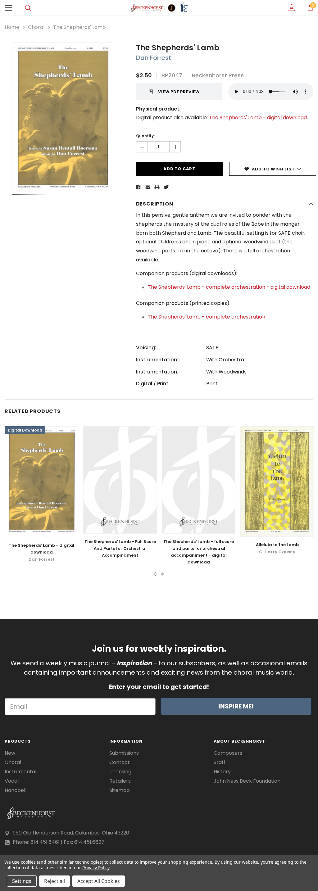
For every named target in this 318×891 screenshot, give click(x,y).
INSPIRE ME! (236, 706)
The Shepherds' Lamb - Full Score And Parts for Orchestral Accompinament (120, 548)
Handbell (15, 790)
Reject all (54, 881)
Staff (219, 762)
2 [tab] (162, 574)
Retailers (120, 781)
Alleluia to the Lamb (277, 545)
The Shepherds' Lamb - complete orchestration (206, 316)
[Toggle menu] (8, 7)
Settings (21, 881)
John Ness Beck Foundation (247, 781)
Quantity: (145, 135)
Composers (228, 753)
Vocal (12, 781)
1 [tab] (155, 574)
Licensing (120, 772)
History (222, 772)
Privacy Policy (95, 868)
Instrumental (20, 772)
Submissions (124, 753)
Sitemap (119, 790)
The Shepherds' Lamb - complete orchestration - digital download (229, 287)
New (10, 753)
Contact (119, 762)
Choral (13, 762)
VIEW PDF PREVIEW (179, 92)
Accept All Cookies (98, 881)
